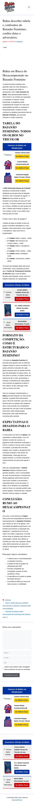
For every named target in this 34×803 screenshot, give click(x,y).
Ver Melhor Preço (22, 156)
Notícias (8, 600)
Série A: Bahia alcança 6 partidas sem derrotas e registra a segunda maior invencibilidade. (17, 605)
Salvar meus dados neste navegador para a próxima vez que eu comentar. (17, 668)
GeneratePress (17, 800)
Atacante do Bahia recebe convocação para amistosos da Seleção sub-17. (16, 614)
